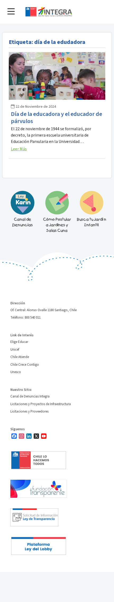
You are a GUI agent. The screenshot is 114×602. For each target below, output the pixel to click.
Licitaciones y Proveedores (29, 411)
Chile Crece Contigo (24, 364)
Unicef (14, 349)
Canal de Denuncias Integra (30, 396)
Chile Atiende (19, 357)
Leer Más (19, 149)
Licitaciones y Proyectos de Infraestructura (40, 404)
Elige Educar (19, 342)
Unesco (15, 372)
